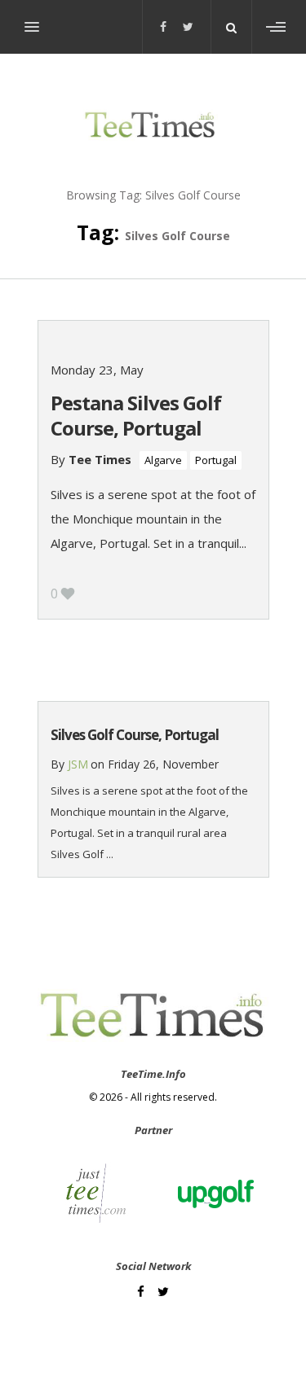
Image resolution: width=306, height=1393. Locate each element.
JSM (78, 764)
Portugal (216, 460)
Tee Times (100, 459)
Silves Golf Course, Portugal (135, 734)
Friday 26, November (163, 764)
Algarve (163, 460)
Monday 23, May (97, 369)
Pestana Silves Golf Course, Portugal (136, 415)
